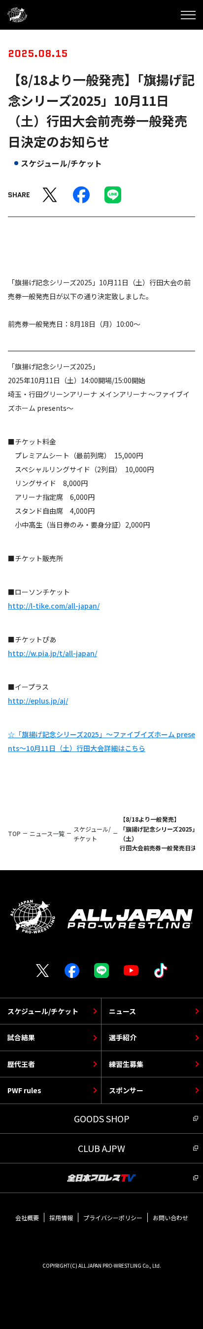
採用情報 (61, 1217)
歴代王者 (21, 1064)
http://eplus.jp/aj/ (38, 701)
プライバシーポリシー (112, 1217)
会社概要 (27, 1217)
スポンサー (126, 1090)
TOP (14, 833)
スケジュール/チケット (42, 1011)
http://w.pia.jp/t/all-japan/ (52, 653)
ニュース (122, 1011)
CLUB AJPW (101, 1148)
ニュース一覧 (47, 833)
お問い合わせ (170, 1217)
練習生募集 (126, 1064)
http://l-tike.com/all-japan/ (54, 606)
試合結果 (21, 1037)
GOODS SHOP (102, 1118)
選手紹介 (122, 1037)
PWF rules (24, 1090)
